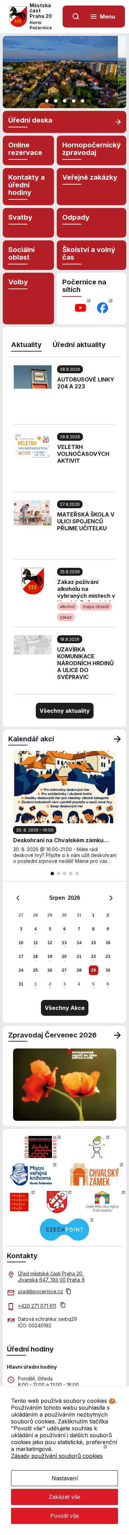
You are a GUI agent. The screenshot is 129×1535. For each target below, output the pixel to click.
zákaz (66, 617)
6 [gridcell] (64, 929)
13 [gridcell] (64, 942)
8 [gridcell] (93, 929)
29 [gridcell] (49, 915)
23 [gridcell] (108, 956)
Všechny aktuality (65, 710)
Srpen (57, 898)
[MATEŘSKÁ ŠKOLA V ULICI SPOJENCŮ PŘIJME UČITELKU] (33, 512)
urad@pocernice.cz (40, 1291)
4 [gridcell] (35, 929)
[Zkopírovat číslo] (62, 1306)
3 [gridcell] (21, 929)
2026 (74, 898)
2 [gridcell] (108, 915)
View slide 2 (55, 101)
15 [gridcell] (93, 942)
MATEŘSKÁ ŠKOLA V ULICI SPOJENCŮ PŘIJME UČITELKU (86, 521)
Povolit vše (64, 1515)
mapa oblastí (96, 606)
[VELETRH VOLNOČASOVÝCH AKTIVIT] (33, 444)
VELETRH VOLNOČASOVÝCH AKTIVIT (83, 453)
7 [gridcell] (79, 929)
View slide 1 (47, 101)
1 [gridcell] (93, 915)
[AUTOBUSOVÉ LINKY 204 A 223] (33, 376)
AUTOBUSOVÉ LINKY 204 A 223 (85, 383)
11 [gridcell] (35, 942)
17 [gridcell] (21, 956)
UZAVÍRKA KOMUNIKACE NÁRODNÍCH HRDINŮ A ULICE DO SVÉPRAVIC (85, 663)
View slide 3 (64, 101)
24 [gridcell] (21, 970)
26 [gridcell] (49, 970)
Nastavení (65, 1478)
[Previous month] (18, 898)
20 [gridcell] (64, 956)
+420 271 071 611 (37, 1306)
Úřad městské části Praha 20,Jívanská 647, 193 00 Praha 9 (51, 1277)
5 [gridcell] (50, 929)
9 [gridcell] (108, 929)
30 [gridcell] (64, 915)
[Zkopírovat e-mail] (68, 1291)
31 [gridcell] (79, 915)
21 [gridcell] (79, 956)
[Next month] (111, 898)
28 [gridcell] (35, 915)
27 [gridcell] (21, 915)
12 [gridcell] (49, 942)
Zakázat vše (64, 1496)
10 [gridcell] (21, 942)
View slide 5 (82, 101)
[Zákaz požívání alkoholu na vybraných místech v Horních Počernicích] (33, 580)
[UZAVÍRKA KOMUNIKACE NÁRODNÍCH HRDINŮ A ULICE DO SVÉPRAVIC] (33, 644)
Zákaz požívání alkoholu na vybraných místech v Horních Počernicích (86, 589)
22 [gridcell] (93, 956)
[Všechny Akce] (117, 739)
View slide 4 (73, 101)
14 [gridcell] (79, 942)
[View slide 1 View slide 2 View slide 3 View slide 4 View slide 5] (64, 72)
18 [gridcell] (35, 956)
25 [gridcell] (35, 970)
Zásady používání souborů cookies (57, 1455)
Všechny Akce (65, 1007)
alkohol (67, 606)
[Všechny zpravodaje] (117, 1035)
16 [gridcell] (108, 942)
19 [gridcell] (49, 956)
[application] (64, 940)
